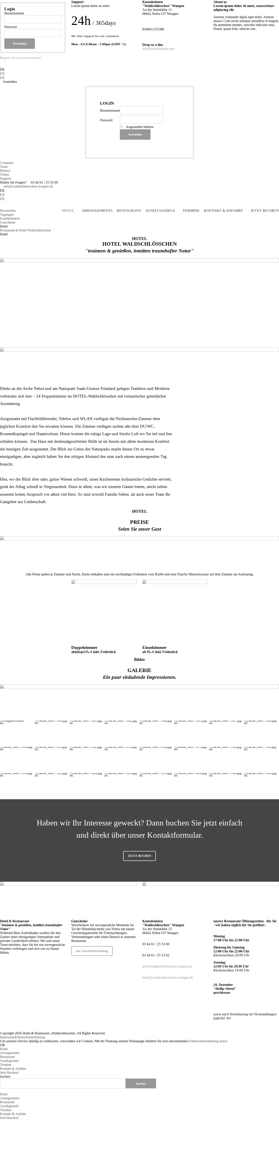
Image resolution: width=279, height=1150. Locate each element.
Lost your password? (28, 57)
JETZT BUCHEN (139, 856)
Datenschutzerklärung (30, 1037)
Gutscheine (7, 222)
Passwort (10, 27)
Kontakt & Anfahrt (13, 1068)
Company (7, 163)
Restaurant (7, 1057)
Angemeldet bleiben (139, 127)
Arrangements (9, 1053)
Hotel (4, 1049)
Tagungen (7, 214)
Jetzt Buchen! (9, 1072)
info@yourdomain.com (158, 48)
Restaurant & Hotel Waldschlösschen (25, 230)
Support (5, 178)
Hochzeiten (8, 210)
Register (5, 57)
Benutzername (14, 13)
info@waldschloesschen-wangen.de (28, 186)
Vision (4, 174)
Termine (5, 1065)
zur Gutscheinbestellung (92, 951)
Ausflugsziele (9, 1061)
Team (4, 167)
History (5, 170)
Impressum (7, 1037)
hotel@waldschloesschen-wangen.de (167, 977)
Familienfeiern (10, 218)
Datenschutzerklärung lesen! (208, 1041)
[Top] (1, 1122)
